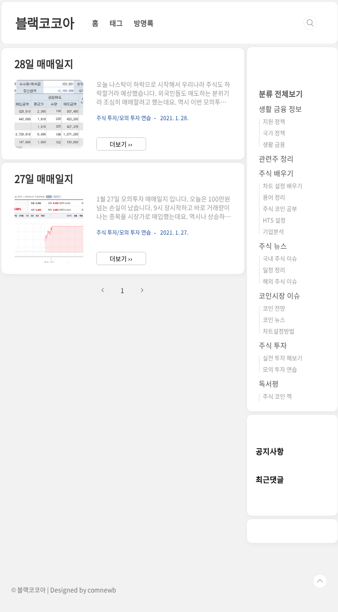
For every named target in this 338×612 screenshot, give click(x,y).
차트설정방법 (278, 331)
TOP (320, 581)
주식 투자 (273, 345)
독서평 (269, 383)
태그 (116, 23)
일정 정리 (274, 269)
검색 (310, 22)
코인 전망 (274, 308)
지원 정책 (274, 121)
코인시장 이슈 (279, 295)
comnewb (102, 589)
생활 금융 (274, 144)
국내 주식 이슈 (280, 258)
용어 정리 (274, 197)
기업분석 (273, 231)
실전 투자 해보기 (282, 358)
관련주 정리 (276, 158)
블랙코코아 (44, 22)
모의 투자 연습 (280, 369)
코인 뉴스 (274, 319)
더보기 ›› (121, 144)
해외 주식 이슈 (280, 281)
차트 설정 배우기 (282, 185)
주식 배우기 (276, 173)
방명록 (144, 23)
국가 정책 (274, 133)
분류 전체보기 (281, 93)
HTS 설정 (274, 220)
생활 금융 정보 (280, 108)
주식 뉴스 (273, 245)
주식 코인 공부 (280, 208)
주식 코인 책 (277, 396)
